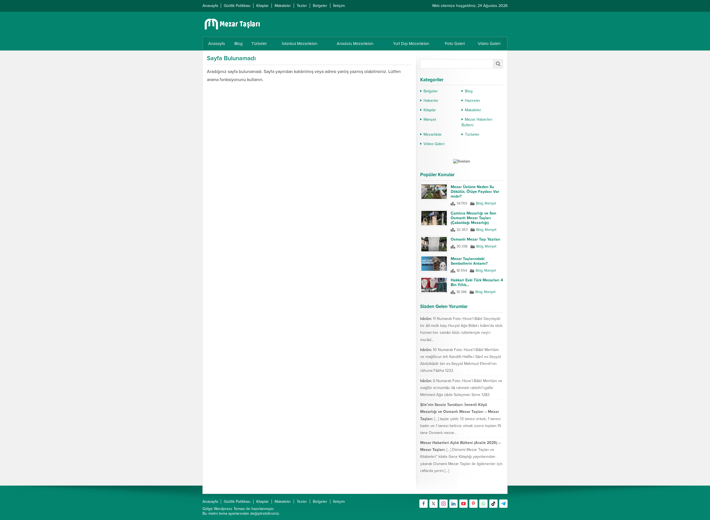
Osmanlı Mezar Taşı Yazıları (475, 239)
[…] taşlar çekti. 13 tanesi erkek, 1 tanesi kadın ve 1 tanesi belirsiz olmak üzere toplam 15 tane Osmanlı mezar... (460, 425)
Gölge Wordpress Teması (223, 508)
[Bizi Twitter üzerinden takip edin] (433, 503)
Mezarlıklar (433, 134)
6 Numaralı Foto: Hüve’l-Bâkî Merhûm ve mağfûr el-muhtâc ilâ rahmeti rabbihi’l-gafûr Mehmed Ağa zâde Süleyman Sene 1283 (461, 387)
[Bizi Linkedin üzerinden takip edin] (453, 503)
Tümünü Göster (491, 487)
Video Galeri (434, 144)
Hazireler (472, 100)
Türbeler (472, 134)
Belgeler (431, 91)
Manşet (430, 119)
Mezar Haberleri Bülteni (477, 122)
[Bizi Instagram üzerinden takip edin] (443, 503)
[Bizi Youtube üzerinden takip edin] (463, 503)
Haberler (431, 100)
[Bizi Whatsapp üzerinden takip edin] (483, 503)
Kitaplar (430, 110)
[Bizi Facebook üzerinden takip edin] (423, 503)
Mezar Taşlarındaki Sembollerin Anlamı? (469, 261)
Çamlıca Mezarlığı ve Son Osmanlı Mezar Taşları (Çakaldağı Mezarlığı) (473, 218)
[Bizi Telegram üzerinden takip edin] (503, 503)
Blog (469, 91)
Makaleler (473, 110)
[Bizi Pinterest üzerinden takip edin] (473, 503)
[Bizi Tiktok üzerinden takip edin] (493, 503)
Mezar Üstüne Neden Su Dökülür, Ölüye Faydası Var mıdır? (475, 192)
